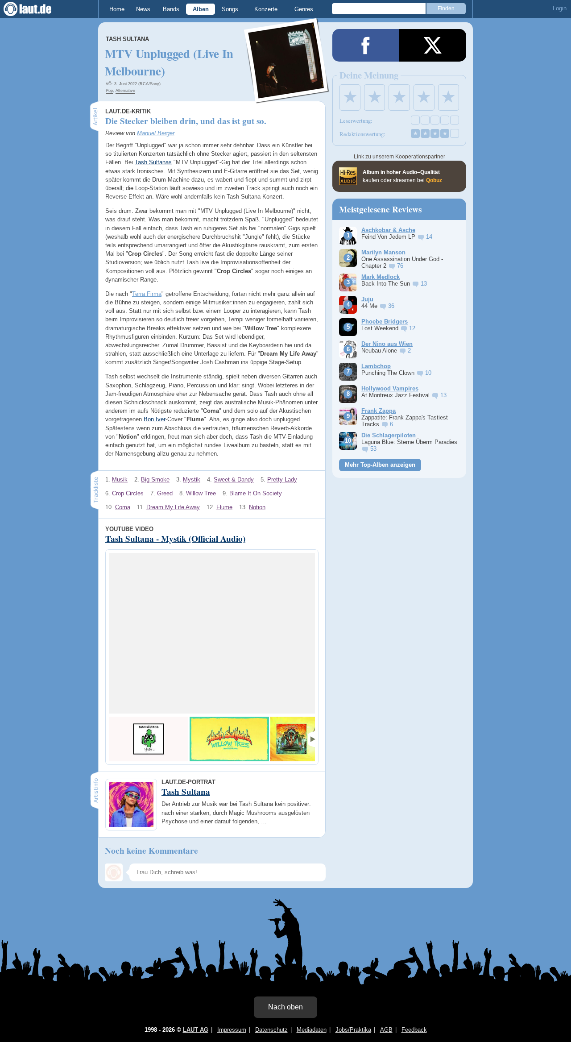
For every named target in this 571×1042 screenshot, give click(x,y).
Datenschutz (271, 1029)
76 (400, 265)
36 (391, 306)
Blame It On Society (255, 493)
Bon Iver (155, 419)
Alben (201, 9)
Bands (171, 9)
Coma (122, 507)
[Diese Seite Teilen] (365, 45)
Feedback (414, 1029)
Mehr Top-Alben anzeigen (380, 464)
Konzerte (265, 9)
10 (428, 372)
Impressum (231, 1029)
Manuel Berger (155, 133)
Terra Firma (146, 294)
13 (424, 283)
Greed (165, 493)
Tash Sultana (127, 39)
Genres (303, 9)
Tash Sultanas (153, 162)
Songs (230, 9)
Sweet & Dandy (234, 479)
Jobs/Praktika (353, 1029)
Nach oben (285, 1007)
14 (429, 236)
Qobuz (434, 180)
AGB (386, 1029)
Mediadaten (312, 1029)
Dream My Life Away (173, 507)
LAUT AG (195, 1029)
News (143, 9)
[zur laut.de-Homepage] (35, 9)
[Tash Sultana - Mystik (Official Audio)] (148, 739)
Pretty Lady (282, 479)
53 (373, 448)
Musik (120, 479)
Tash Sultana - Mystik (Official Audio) (175, 538)
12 (412, 328)
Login (560, 8)
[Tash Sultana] (287, 97)
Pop (109, 90)
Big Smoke (155, 479)
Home (116, 9)
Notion (257, 507)
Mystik (191, 479)
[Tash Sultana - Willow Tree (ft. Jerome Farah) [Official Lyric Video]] (229, 739)
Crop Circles (128, 493)
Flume (224, 507)
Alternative (125, 90)
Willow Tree (201, 493)
